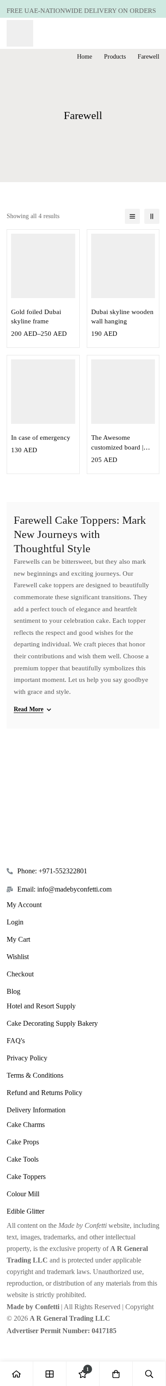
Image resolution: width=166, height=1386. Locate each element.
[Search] (149, 1374)
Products (115, 56)
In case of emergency (40, 437)
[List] (132, 216)
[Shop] (49, 1374)
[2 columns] (151, 216)
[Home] (16, 1374)
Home (84, 56)
